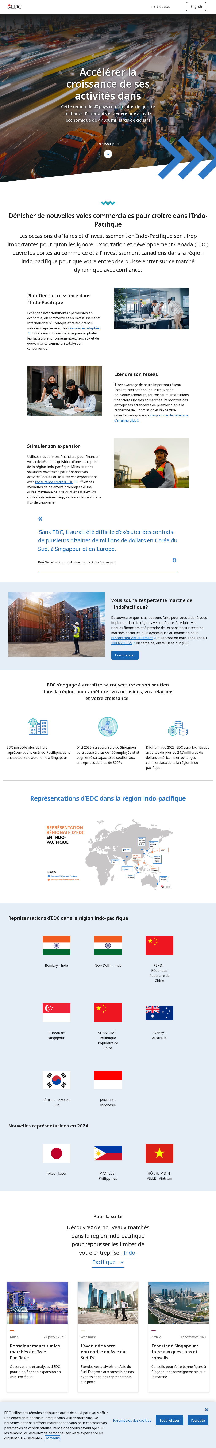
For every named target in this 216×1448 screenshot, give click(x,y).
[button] (108, 154)
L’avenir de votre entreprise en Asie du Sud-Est (103, 1352)
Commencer (125, 655)
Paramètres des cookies (132, 1420)
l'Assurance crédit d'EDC (54, 482)
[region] (108, 1425)
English (196, 6)
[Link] (37, 1303)
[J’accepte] (206, 1409)
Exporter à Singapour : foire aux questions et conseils (174, 1352)
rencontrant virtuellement (132, 638)
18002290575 (121, 643)
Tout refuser (169, 1420)
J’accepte (198, 1420)
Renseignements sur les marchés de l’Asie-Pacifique (35, 1352)
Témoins (52, 1438)
